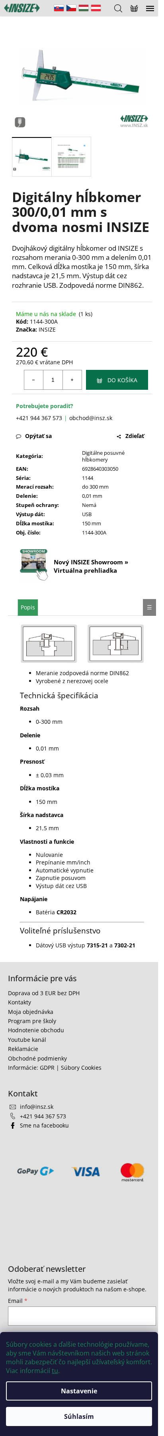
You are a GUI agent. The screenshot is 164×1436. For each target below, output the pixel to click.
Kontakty (19, 1002)
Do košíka (122, 380)
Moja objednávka (30, 1012)
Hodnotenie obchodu (36, 1030)
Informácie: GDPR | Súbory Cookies (55, 1067)
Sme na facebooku (44, 1125)
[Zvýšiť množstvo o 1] (72, 379)
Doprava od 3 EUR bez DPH (44, 993)
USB (87, 514)
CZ (71, 8)
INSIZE (47, 329)
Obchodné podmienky (37, 1058)
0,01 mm (92, 495)
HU (83, 8)
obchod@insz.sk (90, 418)
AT (96, 8)
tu (55, 1370)
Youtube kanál (27, 1039)
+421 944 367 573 (39, 418)
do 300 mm (95, 486)
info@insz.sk (36, 1106)
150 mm (91, 523)
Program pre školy (32, 1021)
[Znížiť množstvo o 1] (33, 379)
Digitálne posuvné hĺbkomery (103, 456)
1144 (87, 477)
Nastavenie (79, 1391)
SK (59, 8)
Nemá (89, 505)
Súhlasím (79, 1416)
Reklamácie (23, 1049)
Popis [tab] (28, 607)
